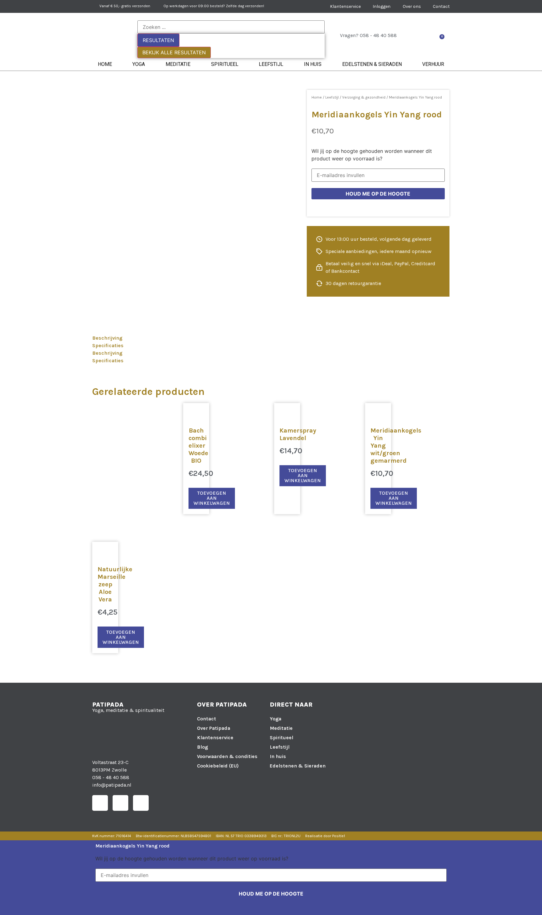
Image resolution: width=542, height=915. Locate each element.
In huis (312, 64)
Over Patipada (213, 728)
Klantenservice (215, 737)
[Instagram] (120, 803)
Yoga (138, 64)
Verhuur (433, 64)
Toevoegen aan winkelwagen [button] (212, 498)
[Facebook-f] (100, 803)
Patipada (108, 704)
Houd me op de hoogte (378, 194)
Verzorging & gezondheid (363, 97)
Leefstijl (271, 64)
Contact (206, 719)
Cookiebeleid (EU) (218, 766)
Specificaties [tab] (108, 345)
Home (105, 64)
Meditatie (178, 64)
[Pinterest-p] (141, 803)
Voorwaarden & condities (227, 756)
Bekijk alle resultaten (174, 52)
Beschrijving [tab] (107, 338)
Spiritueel (224, 64)
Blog (202, 747)
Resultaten (158, 40)
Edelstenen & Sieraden (372, 64)
